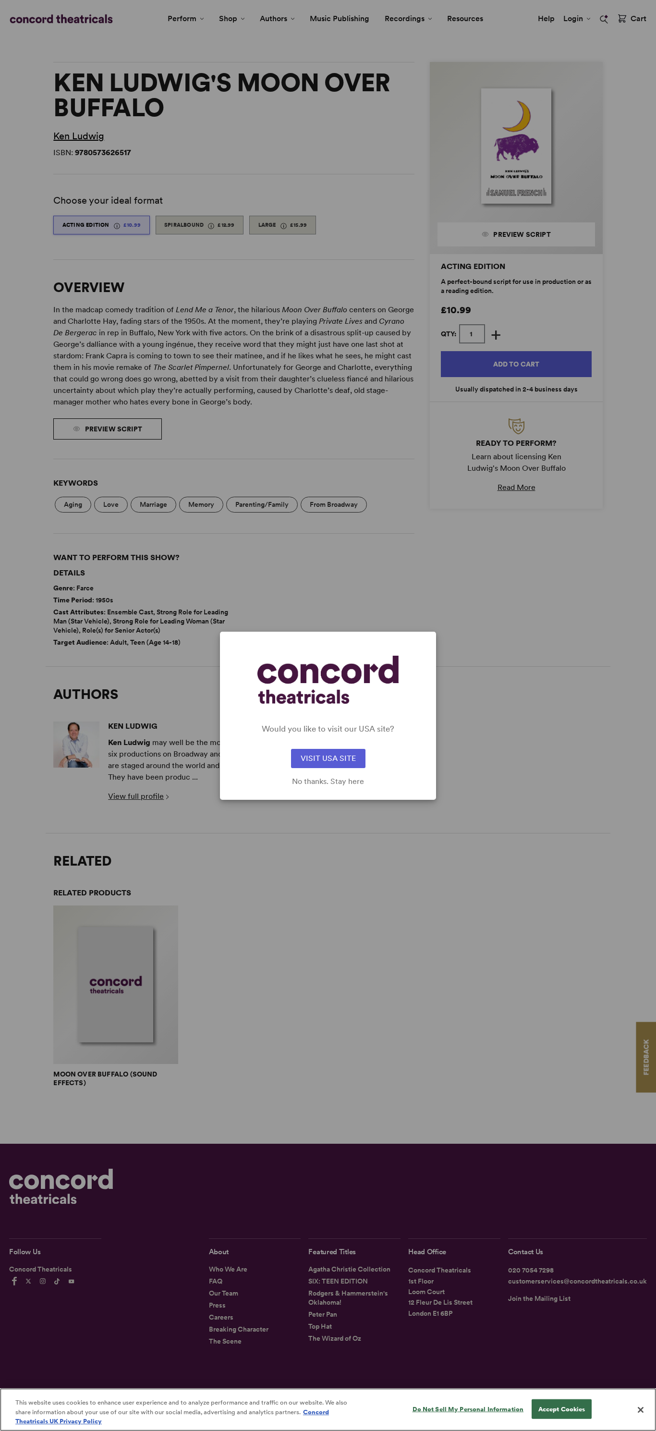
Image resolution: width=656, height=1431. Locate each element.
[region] (328, 1409)
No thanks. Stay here (328, 781)
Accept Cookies (561, 1408)
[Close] (640, 1409)
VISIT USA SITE (328, 758)
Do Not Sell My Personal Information (468, 1408)
